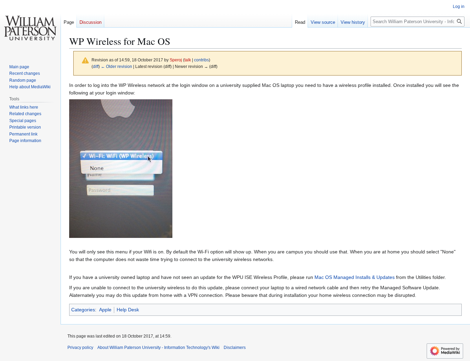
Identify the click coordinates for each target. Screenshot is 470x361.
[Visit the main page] (30, 27)
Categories (83, 309)
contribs (201, 60)
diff (95, 66)
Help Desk (128, 309)
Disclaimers (235, 347)
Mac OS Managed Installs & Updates (354, 277)
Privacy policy (80, 347)
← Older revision (116, 66)
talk (187, 60)
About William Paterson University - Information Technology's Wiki (158, 347)
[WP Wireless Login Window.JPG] (120, 168)
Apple (105, 309)
